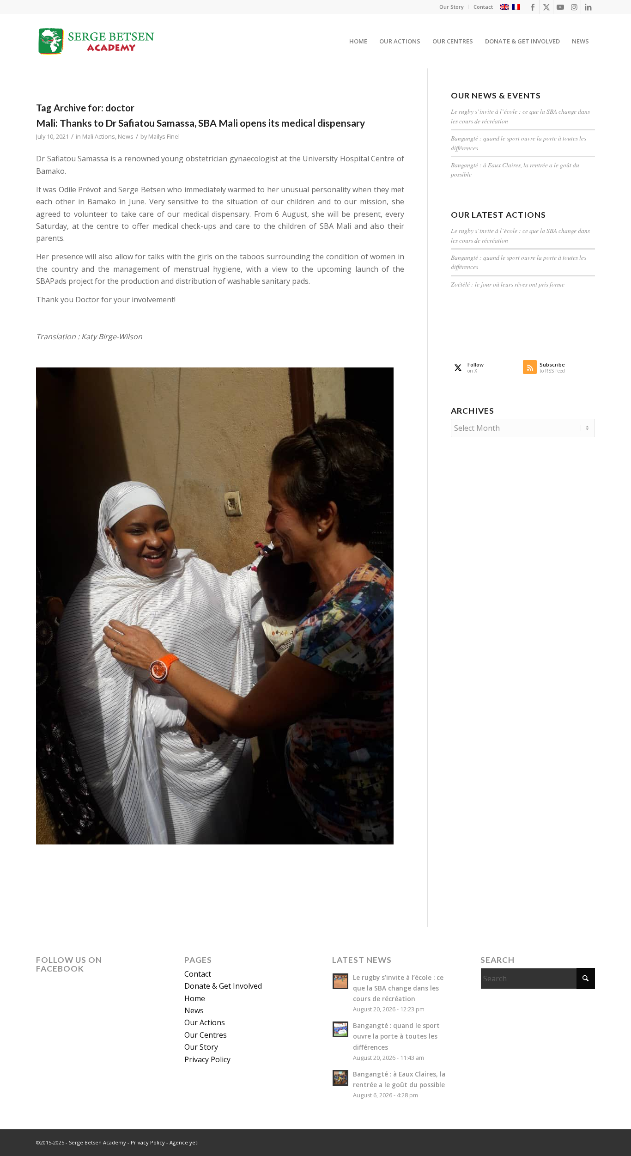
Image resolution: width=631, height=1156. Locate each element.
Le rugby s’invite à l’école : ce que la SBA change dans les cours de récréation (398, 988)
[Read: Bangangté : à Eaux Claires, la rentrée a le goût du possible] (340, 1078)
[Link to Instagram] (574, 7)
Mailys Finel (164, 136)
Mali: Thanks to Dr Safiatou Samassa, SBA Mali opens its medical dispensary (200, 122)
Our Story (451, 6)
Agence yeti (184, 1142)
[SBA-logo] (97, 41)
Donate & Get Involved (223, 986)
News (125, 136)
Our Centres (205, 1035)
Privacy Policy (207, 1059)
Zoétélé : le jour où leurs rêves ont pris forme (507, 284)
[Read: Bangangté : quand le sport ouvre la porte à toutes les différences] (340, 1029)
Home (194, 998)
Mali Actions (98, 136)
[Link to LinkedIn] (588, 7)
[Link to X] (546, 7)
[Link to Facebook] (532, 7)
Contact (483, 6)
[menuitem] (452, 7)
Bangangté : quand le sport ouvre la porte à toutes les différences (396, 1036)
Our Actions (204, 1022)
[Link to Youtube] (560, 7)
